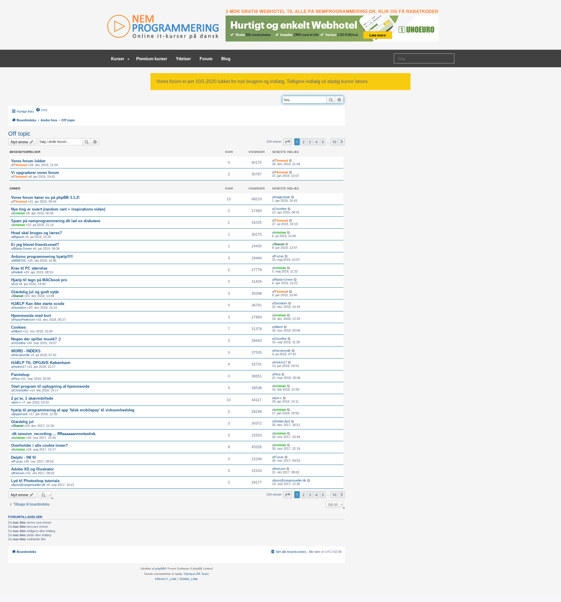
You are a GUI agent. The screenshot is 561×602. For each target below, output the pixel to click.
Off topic (19, 133)
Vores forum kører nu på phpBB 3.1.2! (45, 197)
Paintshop (20, 374)
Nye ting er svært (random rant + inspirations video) (58, 209)
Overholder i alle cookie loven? (39, 445)
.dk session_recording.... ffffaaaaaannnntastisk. (53, 434)
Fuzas (279, 256)
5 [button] (323, 141)
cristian (19, 213)
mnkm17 (20, 366)
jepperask (21, 414)
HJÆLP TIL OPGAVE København (40, 362)
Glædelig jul (22, 422)
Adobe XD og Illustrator (32, 469)
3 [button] (310, 141)
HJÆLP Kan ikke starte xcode (37, 303)
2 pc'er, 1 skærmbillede (32, 398)
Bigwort (19, 237)
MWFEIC (20, 260)
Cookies (18, 327)
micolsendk (22, 355)
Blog (226, 58)
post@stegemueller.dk (29, 485)
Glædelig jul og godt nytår (35, 292)
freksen (19, 473)
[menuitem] (41, 110)
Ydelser (183, 58)
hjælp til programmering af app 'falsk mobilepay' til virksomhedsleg (72, 410)
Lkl (16, 284)
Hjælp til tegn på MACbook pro (39, 280)
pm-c (17, 402)
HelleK (18, 272)
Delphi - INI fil (23, 457)
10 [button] (334, 141)
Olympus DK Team (196, 573)
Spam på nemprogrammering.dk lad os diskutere (55, 221)
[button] (287, 141)
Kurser (118, 58)
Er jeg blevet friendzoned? (35, 244)
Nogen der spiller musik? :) (35, 339)
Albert (18, 331)
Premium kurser (151, 58)
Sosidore (20, 307)
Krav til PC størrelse (29, 268)
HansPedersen (24, 319)
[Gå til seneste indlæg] (291, 160)
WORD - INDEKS (26, 351)
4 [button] (316, 141)
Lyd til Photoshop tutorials (35, 481)
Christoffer (21, 390)
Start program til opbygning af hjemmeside (50, 386)
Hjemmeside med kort (31, 315)
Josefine (281, 209)
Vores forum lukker (28, 161)
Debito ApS (282, 421)
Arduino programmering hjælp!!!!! (42, 256)
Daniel (279, 244)
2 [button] (303, 141)
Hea (17, 378)
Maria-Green (23, 248)
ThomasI (20, 165)
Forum (206, 58)
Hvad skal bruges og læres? (36, 233)
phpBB (160, 568)
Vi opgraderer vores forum (35, 172)
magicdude (282, 197)
